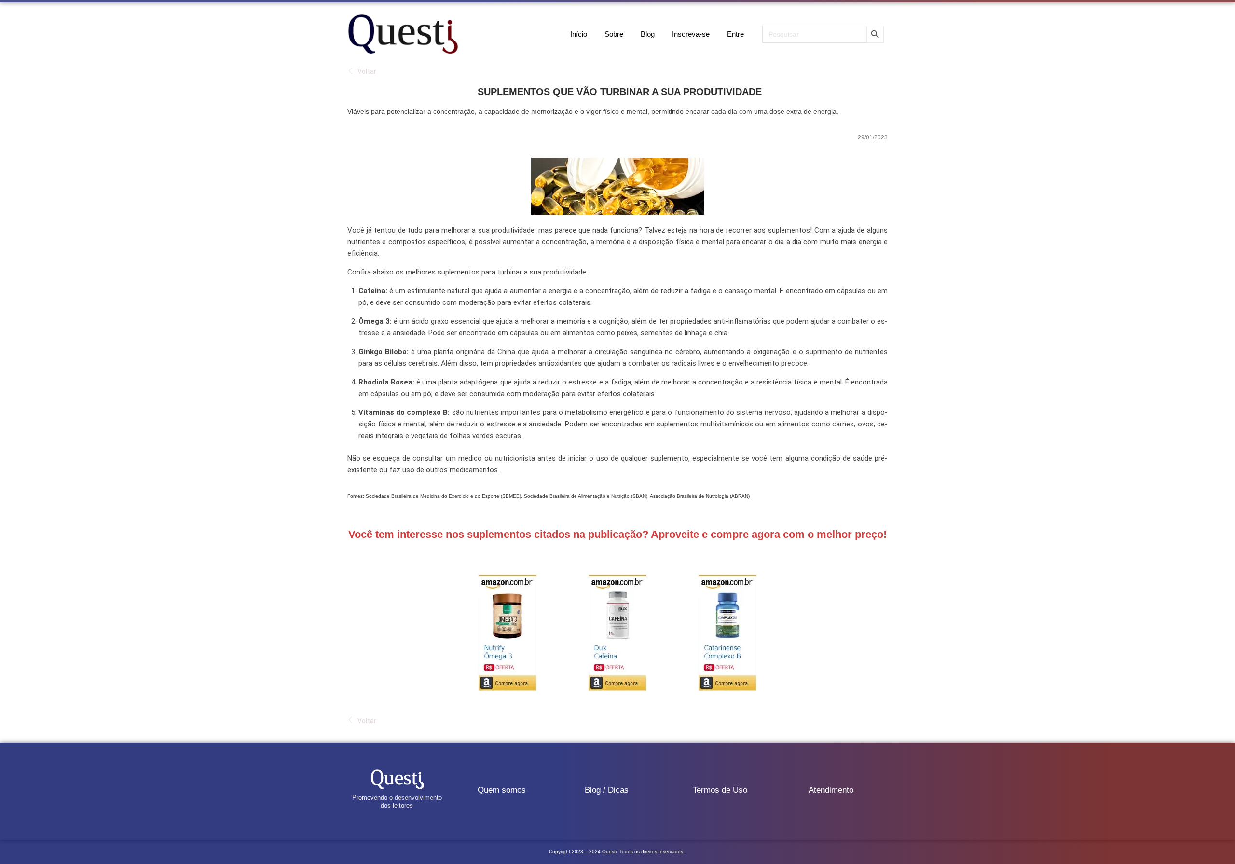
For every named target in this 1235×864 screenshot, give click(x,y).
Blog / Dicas (607, 790)
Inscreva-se (691, 34)
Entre (735, 34)
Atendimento (831, 790)
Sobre (613, 34)
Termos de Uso (720, 790)
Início (578, 34)
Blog (648, 34)
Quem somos (502, 790)
